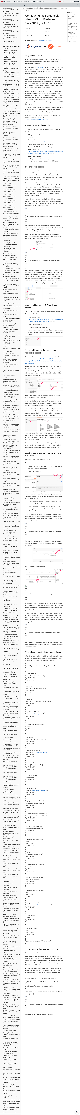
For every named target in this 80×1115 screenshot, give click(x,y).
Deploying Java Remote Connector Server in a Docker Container (11, 134)
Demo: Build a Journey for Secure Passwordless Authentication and (10, 325)
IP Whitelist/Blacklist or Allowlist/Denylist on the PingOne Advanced (9, 185)
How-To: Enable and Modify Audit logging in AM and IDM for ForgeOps (11, 46)
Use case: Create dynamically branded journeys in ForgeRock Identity (11, 101)
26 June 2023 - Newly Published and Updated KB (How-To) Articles (11, 115)
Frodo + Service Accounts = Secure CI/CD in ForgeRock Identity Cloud (10, 552)
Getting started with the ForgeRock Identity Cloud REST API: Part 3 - (11, 20)
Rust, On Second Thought (9, 439)
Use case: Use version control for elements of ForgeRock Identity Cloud (11, 366)
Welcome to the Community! (10, 928)
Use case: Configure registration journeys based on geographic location (11, 526)
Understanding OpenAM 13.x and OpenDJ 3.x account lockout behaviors (11, 785)
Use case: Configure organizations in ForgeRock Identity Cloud (10, 604)
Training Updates (7, 1067)
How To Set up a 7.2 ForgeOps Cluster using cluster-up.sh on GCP (11, 372)
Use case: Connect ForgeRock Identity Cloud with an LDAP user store (11, 426)
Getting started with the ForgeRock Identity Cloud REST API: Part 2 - (11, 26)
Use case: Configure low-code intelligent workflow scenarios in (11, 280)
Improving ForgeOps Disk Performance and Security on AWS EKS (10, 943)
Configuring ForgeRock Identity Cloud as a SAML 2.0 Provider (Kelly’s (11, 920)
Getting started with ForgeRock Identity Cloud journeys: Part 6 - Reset (11, 76)
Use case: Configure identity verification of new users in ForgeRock (10, 235)
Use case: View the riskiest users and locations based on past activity (11, 469)
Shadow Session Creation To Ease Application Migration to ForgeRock (11, 361)
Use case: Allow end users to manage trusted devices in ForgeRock (10, 655)
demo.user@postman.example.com (40, 905)
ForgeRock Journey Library (10, 346)
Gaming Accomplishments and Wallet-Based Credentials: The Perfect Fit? (11, 180)
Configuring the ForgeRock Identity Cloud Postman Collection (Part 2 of (10, 57)
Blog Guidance (7, 781)
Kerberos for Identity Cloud (10, 536)
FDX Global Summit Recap (10, 665)
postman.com (39, 67)
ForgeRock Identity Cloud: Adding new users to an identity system (11, 286)
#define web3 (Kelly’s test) (10, 895)
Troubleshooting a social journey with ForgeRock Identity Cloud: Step (11, 474)
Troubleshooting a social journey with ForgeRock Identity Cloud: (11, 480)
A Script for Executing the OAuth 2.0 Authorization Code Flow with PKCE (11, 1092)
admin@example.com (36, 714)
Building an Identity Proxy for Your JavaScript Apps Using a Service (11, 1086)
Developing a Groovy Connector (11, 119)
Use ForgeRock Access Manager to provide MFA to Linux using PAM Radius (10, 767)
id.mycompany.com (41, 752)
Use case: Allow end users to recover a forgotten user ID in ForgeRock (10, 708)
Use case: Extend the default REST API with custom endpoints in (10, 331)
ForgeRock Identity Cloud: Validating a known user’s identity (10, 259)
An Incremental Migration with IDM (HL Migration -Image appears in (11, 937)
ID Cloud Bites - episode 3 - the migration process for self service (11, 693)
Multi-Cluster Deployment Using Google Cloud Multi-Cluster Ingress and (11, 975)
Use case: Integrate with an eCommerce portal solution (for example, (11, 650)
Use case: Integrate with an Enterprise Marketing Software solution (11, 661)
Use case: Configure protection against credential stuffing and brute (11, 493)
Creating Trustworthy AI (9, 489)
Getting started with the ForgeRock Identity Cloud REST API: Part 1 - (11, 31)
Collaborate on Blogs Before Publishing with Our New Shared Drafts (11, 299)
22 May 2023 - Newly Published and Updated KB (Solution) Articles (11, 150)
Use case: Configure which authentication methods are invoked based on (10, 390)
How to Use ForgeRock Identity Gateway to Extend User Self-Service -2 (11, 910)
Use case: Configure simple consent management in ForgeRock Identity (10, 736)
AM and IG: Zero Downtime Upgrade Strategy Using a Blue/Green (10, 932)
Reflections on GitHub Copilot (11, 176)
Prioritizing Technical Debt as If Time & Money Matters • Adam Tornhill (11, 593)
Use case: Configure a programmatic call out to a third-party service (11, 355)
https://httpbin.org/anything (39, 790)
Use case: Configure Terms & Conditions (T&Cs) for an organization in (10, 447)
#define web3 (6, 967)
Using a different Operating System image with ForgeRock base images (11, 213)
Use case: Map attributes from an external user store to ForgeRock (11, 420)
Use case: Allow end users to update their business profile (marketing (10, 713)
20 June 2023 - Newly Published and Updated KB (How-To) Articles (11, 156)
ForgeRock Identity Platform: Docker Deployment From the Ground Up (11, 1044)
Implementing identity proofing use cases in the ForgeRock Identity (11, 812)
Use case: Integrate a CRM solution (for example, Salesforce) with (10, 532)
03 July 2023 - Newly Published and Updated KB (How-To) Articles (11, 15)
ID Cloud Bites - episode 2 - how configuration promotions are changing (11, 698)
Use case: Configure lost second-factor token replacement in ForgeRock (10, 633)
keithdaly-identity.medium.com (45, 40)
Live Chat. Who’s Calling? (9, 1030)
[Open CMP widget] (77, 1112)
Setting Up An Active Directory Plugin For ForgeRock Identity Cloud (11, 1006)
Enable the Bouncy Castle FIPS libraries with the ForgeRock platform (11, 757)
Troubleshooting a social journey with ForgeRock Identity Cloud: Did (11, 563)
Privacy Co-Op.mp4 (8, 993)
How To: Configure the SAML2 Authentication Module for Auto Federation (11, 1027)
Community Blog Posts (31, 7)
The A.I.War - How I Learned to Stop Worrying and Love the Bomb (11, 517)
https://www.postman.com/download (39, 142)
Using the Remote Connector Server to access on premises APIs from (11, 804)
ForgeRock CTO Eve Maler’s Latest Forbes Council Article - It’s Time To (11, 1001)
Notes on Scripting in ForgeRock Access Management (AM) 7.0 (9, 791)
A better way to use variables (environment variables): (73, 32)
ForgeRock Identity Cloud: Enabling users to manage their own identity (11, 265)
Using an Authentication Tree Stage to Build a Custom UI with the (11, 859)
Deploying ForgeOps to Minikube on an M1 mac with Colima (10, 37)
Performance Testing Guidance (11, 272)
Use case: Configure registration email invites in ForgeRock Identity (11, 587)
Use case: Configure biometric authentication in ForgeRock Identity (11, 458)
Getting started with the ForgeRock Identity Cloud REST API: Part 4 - (11, 9)
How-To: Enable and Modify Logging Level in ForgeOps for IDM (11, 161)
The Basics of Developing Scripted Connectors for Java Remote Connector (10, 123)
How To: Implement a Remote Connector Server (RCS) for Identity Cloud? (11, 1081)
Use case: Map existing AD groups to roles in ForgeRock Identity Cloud (10, 218)
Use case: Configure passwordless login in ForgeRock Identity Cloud (9, 672)
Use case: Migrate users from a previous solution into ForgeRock (11, 401)
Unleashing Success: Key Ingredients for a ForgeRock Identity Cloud (10, 244)
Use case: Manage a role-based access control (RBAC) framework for (11, 320)
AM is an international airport (10, 513)
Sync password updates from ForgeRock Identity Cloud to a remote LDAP (11, 621)
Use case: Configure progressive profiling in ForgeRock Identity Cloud (11, 726)
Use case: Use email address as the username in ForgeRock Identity (11, 799)
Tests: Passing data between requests (73, 40)
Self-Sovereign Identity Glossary (11, 1077)
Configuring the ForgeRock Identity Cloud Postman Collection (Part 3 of (10, 52)
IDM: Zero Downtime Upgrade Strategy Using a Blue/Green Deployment (11, 1109)
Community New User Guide (10, 795)
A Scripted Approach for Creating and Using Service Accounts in (10, 381)
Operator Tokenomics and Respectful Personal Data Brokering (10, 960)
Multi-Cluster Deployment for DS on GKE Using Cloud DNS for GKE (11, 983)
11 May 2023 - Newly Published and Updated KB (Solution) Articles (11, 167)
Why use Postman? (73, 15)
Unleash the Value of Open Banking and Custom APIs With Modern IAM (11, 678)
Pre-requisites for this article (73, 17)
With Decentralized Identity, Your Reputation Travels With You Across (11, 1012)
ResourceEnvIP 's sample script (11, 109)
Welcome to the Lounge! (9, 914)
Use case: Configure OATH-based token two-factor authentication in (10, 582)
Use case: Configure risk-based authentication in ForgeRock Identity (11, 509)
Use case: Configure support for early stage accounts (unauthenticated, (11, 349)
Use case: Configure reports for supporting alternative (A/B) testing (11, 452)
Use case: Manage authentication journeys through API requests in (11, 307)
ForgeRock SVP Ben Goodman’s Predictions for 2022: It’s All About (11, 1021)
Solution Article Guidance (9, 739)
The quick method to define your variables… (73, 37)
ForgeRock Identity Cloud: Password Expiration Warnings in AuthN (11, 229)
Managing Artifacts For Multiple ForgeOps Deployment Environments (11, 336)
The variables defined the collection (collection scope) (73, 28)
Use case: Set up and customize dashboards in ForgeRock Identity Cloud (11, 504)
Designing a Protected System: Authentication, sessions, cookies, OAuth (11, 854)
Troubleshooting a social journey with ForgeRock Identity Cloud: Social (11, 463)
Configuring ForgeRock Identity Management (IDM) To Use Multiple (11, 904)
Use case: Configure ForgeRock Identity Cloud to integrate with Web (11, 431)
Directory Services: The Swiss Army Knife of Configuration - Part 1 (11, 411)
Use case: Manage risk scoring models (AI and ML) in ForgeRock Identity (11, 396)
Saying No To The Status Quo (11, 597)
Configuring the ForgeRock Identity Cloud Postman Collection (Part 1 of (10, 63)
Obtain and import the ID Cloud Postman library (73, 23)
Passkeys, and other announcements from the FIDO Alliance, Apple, (11, 833)
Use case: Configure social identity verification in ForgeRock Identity (10, 498)
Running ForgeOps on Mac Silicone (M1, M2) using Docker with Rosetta (11, 224)
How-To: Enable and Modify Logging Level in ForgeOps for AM (11, 172)
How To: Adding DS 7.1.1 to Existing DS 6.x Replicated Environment (10, 899)
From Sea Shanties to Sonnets (11, 979)
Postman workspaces (73, 20)
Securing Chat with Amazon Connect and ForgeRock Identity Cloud (11, 1034)
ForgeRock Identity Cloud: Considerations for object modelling (10, 683)
